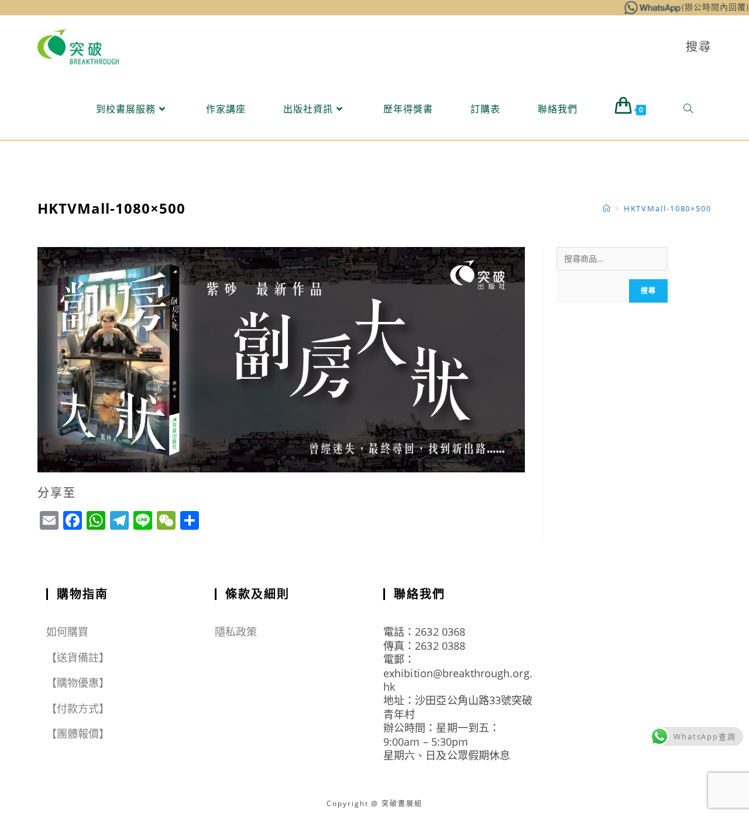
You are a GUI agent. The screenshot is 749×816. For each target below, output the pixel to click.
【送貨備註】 (78, 657)
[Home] (607, 208)
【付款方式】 (78, 708)
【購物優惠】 (78, 683)
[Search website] (688, 109)
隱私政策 (236, 632)
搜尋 (648, 291)
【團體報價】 (78, 733)
